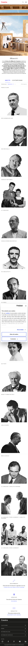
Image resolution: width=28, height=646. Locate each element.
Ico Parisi (3, 302)
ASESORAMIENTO (14, 583)
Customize (13, 339)
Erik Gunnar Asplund (7, 118)
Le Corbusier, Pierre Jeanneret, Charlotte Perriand (13, 518)
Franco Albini (5, 87)
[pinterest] (14, 642)
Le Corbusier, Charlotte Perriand (10, 486)
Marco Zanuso (5, 455)
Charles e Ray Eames (6, 179)
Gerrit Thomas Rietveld (7, 394)
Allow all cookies (14, 334)
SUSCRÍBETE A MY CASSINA (14, 614)
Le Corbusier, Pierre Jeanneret (10, 547)
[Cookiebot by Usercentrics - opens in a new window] (17, 306)
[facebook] (8, 642)
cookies (8, 313)
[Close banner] (25, 305)
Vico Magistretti (5, 271)
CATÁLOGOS (14, 597)
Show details (20, 329)
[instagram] (2, 642)
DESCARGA (14, 601)
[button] (26, 2)
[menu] (26, 2)
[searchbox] (23, 2)
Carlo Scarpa (5, 425)
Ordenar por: (7, 84)
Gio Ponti (3, 363)
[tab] (17, 80)
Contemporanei (17, 80)
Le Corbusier (5, 210)
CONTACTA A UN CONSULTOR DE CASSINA (14, 587)
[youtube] (20, 642)
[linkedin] (25, 642)
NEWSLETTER (14, 611)
